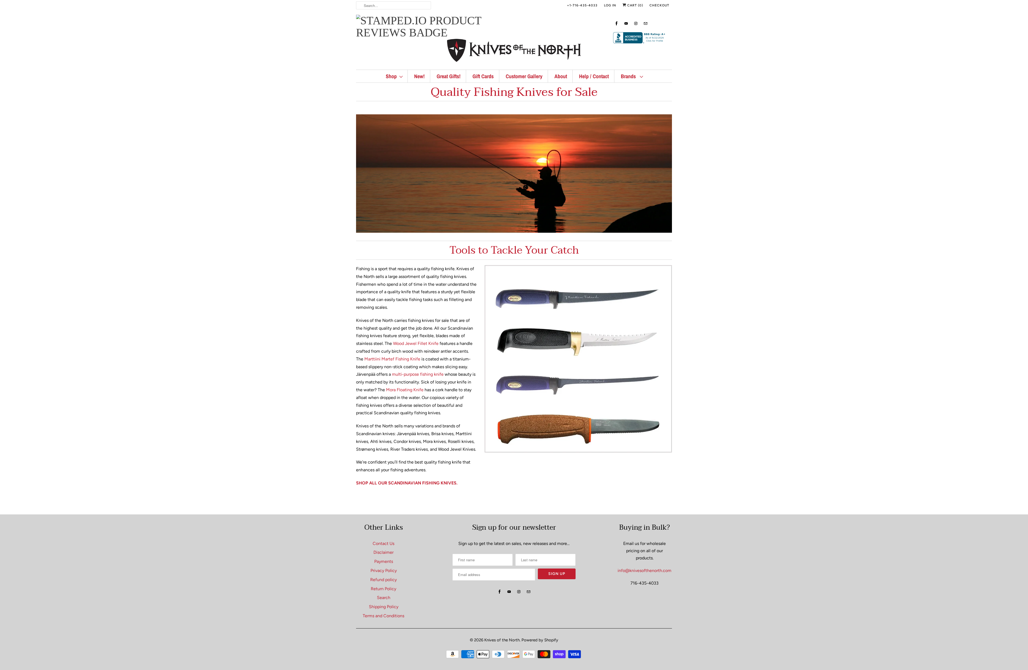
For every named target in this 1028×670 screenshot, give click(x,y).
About (560, 76)
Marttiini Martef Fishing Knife (392, 359)
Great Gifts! (448, 76)
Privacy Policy (384, 570)
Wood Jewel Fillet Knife (416, 343)
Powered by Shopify (539, 640)
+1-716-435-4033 (582, 5)
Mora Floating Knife (405, 389)
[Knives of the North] (514, 51)
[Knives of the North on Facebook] (616, 23)
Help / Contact (594, 76)
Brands (629, 76)
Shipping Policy (383, 606)
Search (383, 597)
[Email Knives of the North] (645, 23)
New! (419, 76)
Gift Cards (483, 76)
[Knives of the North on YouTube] (626, 23)
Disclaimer (383, 552)
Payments (383, 561)
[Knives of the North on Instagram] (635, 23)
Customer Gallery (524, 76)
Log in (610, 5)
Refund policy (383, 579)
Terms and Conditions (383, 615)
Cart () (634, 5)
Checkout (659, 5)
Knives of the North (502, 640)
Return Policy (383, 588)
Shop (391, 76)
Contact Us (383, 543)
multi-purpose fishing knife (418, 374)
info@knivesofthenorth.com (644, 570)
